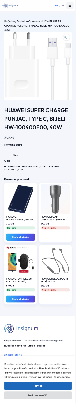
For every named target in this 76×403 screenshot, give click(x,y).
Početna (9, 21)
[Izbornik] (70, 5)
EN (63, 5)
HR (56, 5)
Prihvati (38, 385)
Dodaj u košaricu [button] (20, 237)
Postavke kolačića (38, 395)
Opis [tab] (15, 154)
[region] (38, 379)
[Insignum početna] (10, 6)
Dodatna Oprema (28, 21)
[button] (66, 37)
